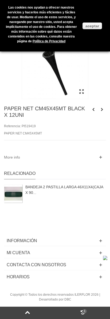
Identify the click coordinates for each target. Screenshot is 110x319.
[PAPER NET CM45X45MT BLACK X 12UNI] (81, 92)
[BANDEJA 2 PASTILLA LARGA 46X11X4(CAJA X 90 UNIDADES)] (13, 193)
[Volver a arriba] (27, 313)
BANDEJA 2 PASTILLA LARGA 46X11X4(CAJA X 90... (64, 190)
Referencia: (12, 126)
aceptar (92, 26)
